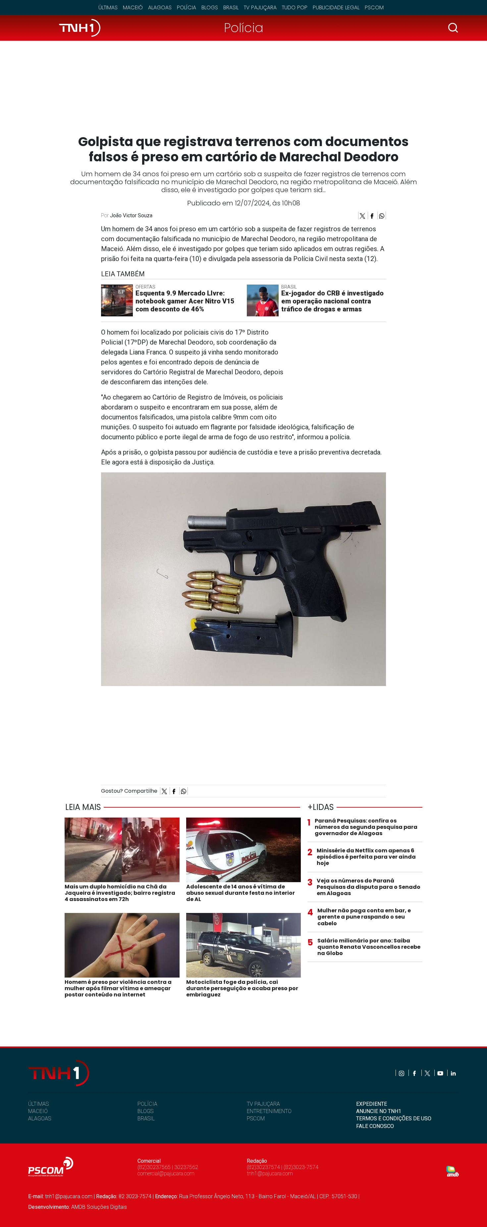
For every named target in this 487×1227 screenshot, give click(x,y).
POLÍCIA (147, 1104)
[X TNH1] (427, 1073)
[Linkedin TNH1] (453, 1073)
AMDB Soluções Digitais (99, 1207)
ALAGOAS (39, 1118)
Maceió (133, 7)
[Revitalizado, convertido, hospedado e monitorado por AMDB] (452, 1171)
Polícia (186, 7)
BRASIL (146, 1118)
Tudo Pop (294, 7)
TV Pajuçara (260, 7)
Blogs (209, 7)
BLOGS (145, 1111)
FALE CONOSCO (375, 1126)
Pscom (374, 7)
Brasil (231, 7)
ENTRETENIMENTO (269, 1111)
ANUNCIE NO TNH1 (378, 1111)
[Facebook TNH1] (414, 1073)
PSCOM (256, 1118)
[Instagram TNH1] (402, 1073)
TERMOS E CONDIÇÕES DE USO (393, 1118)
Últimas (108, 7)
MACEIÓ (38, 1111)
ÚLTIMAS (38, 1104)
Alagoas (160, 7)
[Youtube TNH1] (440, 1073)
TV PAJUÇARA (263, 1104)
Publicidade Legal (336, 7)
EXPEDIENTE (371, 1104)
